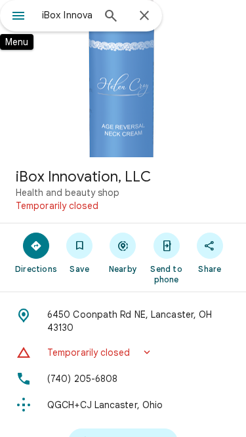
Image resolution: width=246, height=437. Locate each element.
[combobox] (67, 15)
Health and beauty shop (67, 193)
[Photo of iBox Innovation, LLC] (123, 78)
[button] (123, 352)
